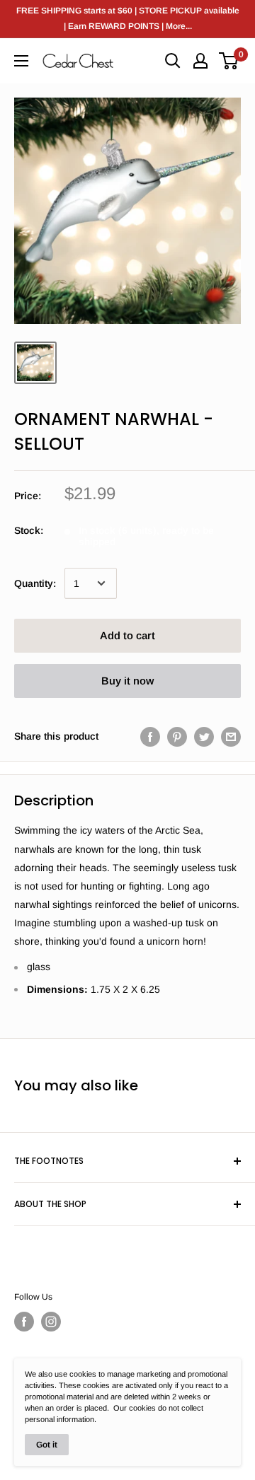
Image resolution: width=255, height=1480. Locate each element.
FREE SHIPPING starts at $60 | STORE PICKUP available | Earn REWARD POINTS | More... (127, 18)
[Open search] (173, 61)
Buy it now (127, 681)
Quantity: (35, 583)
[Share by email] (231, 736)
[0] (229, 60)
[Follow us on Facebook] (24, 1322)
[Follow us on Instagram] (51, 1322)
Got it (46, 1445)
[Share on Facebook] (150, 736)
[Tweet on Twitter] (204, 736)
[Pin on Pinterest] (177, 736)
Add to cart (127, 635)
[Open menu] (21, 60)
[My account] (200, 61)
